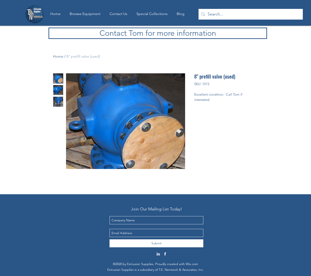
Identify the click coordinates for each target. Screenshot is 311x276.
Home (58, 56)
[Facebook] (165, 254)
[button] (152, 14)
